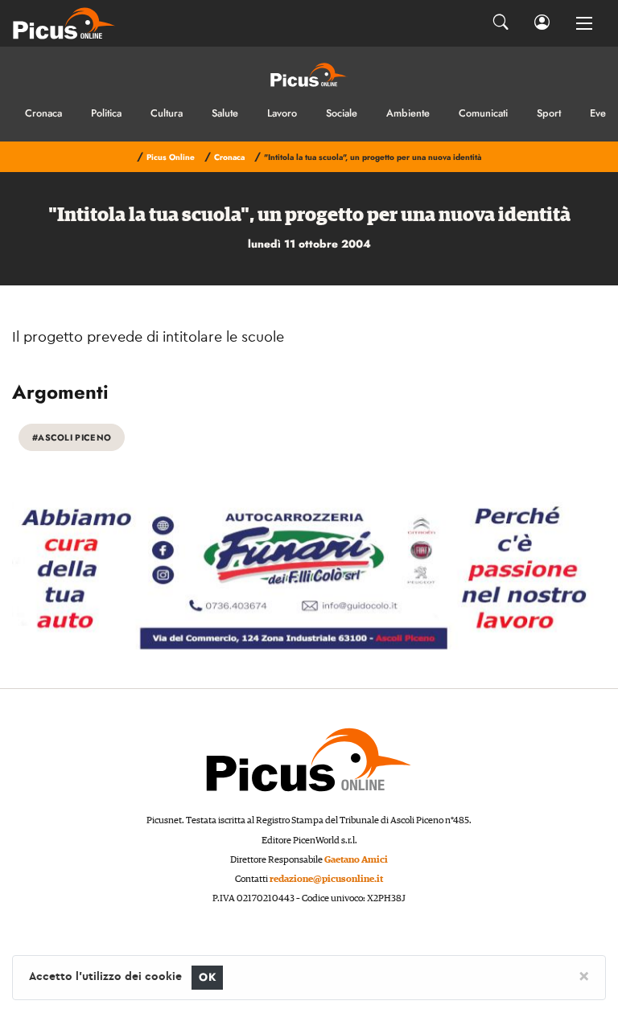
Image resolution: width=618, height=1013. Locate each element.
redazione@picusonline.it (326, 879)
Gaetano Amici (356, 860)
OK (207, 977)
